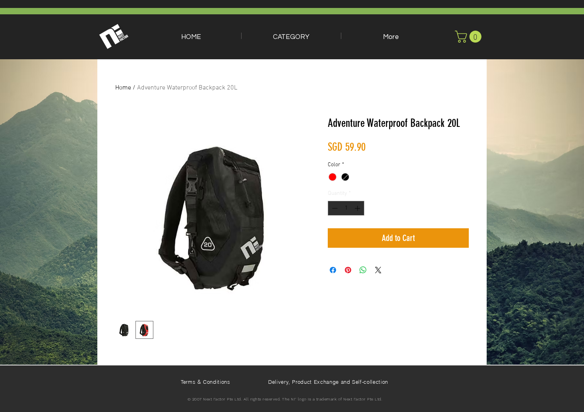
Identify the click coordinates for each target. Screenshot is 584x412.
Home (123, 88)
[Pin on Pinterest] (348, 270)
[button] (291, 36)
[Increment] (358, 208)
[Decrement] (334, 208)
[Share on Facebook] (333, 270)
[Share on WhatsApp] (363, 270)
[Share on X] (378, 270)
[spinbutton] (346, 208)
